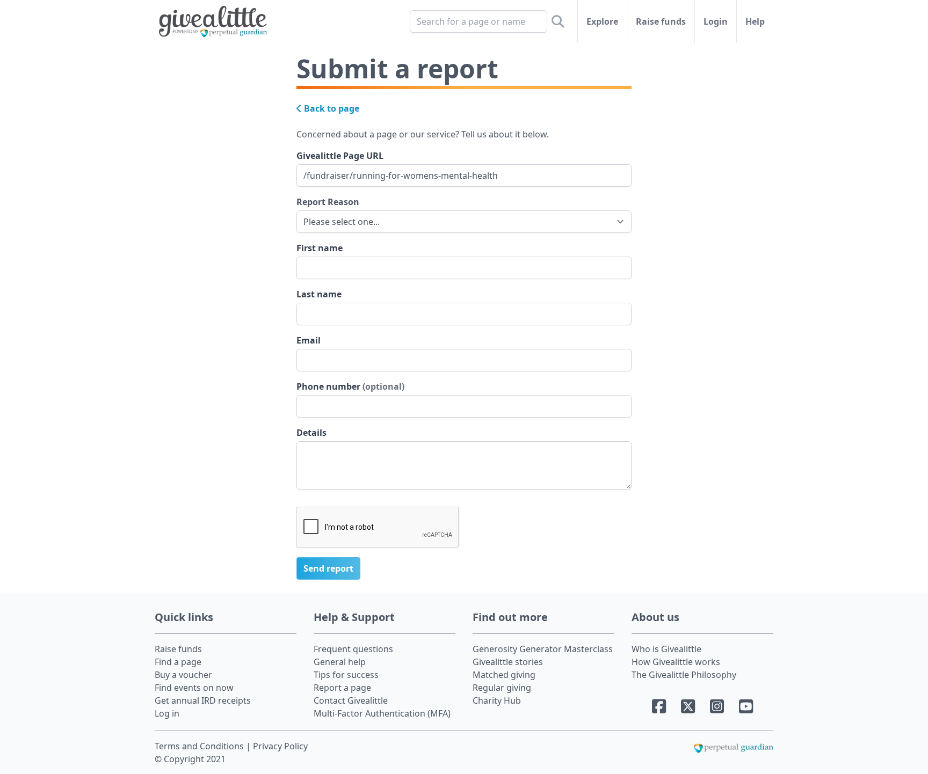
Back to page (330, 108)
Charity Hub (497, 700)
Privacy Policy (280, 746)
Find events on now (194, 687)
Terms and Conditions (200, 746)
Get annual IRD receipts (203, 700)
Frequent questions (353, 649)
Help (755, 21)
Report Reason (327, 202)
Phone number (350, 386)
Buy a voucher (183, 675)
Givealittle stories (508, 662)
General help (340, 662)
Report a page (342, 687)
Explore (602, 21)
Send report (328, 568)
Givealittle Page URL (339, 156)
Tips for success (346, 675)
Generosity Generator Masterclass (543, 649)
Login (716, 21)
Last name (319, 294)
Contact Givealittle (351, 700)
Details (311, 433)
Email (308, 340)
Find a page (178, 662)
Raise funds (661, 21)
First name (319, 248)
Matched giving (504, 675)
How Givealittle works (676, 662)
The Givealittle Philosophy (684, 675)
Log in (167, 713)
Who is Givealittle (666, 649)
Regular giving (502, 687)
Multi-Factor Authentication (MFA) (382, 713)
